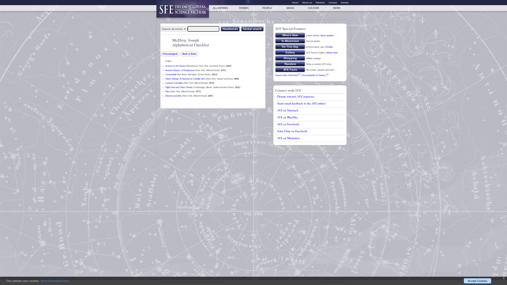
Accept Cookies (477, 280)
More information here (55, 280)
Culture (313, 8)
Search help (281, 75)
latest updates (327, 35)
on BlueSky (287, 117)
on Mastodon (288, 138)
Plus (167, 91)
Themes (244, 8)
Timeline (329, 47)
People (267, 8)
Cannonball (170, 74)
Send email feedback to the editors (301, 103)
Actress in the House (175, 66)
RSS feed (293, 75)
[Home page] (182, 11)
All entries (220, 8)
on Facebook (288, 124)
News (336, 8)
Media (290, 8)
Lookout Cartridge (174, 83)
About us (307, 2)
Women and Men (173, 96)
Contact (333, 2)
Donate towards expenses (295, 96)
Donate (345, 2)
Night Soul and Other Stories (179, 87)
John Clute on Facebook (292, 131)
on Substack (287, 110)
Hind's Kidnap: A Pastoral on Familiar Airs (185, 79)
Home (295, 2)
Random (320, 2)
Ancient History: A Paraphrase (179, 70)
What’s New (332, 52)
